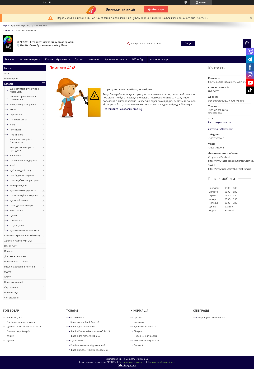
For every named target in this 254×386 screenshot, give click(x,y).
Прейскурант (11, 78)
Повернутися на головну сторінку (122, 109)
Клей (12, 165)
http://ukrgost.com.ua (219, 122)
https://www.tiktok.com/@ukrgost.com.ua (229, 168)
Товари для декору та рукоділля (22, 149)
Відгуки (8, 271)
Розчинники (16, 134)
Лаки (13, 124)
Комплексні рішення (56, 59)
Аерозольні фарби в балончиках (21, 141)
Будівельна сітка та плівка (24, 230)
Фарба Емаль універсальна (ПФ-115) (90, 331)
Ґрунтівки (15, 129)
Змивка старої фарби (18, 331)
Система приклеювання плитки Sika (23, 98)
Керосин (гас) (14, 317)
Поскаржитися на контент (132, 362)
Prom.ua (144, 358)
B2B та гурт (10, 245)
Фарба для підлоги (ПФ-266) (85, 335)
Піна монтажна (18, 119)
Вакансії (138, 345)
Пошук (188, 43)
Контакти (94, 59)
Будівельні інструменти (23, 190)
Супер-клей (76, 340)
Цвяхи (13, 215)
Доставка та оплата (116, 59)
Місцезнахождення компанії (19, 266)
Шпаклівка (16, 220)
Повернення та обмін (16, 261)
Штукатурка (17, 225)
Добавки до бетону (20, 170)
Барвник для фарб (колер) (84, 322)
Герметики (16, 114)
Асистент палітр (159, 59)
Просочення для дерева (23, 160)
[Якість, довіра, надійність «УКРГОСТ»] (8, 44)
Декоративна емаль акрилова (24, 326)
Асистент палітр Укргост (147, 340)
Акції (6, 73)
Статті (7, 276)
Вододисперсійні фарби (23, 104)
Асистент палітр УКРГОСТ (18, 240)
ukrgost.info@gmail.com (220, 129)
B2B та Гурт (138, 59)
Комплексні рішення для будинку (22, 235)
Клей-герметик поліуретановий (87, 345)
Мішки (10, 335)
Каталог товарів (29, 59)
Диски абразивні (19, 200)
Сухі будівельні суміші (22, 175)
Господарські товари (21, 205)
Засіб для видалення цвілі (21, 322)
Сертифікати (11, 287)
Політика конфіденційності (161, 362)
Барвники (15, 155)
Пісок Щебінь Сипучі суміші (25, 180)
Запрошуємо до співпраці (211, 317)
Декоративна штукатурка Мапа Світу (24, 90)
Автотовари (16, 210)
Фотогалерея (11, 297)
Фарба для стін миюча (82, 326)
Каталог (8, 83)
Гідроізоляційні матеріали (24, 195)
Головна (9, 59)
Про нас (79, 59)
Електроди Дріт (18, 185)
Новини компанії (13, 282)
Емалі (13, 109)
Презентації (11, 292)
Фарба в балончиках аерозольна (89, 349)
